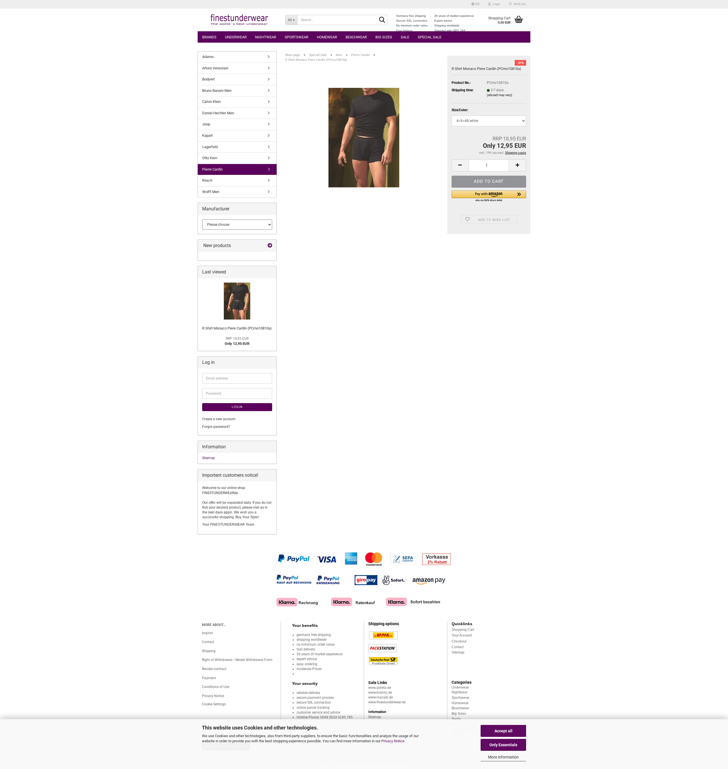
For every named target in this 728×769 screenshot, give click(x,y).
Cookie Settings (214, 704)
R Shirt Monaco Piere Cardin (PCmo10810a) (237, 328)
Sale (405, 37)
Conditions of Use (215, 687)
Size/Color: (460, 110)
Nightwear (265, 37)
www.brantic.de (380, 693)
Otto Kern (209, 158)
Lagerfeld (210, 147)
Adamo (208, 57)
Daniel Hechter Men (218, 113)
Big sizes (383, 37)
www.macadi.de (380, 697)
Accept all (503, 731)
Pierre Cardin (212, 169)
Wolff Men (210, 192)
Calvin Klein (211, 102)
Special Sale (429, 37)
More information (503, 757)
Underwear (236, 37)
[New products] (270, 245)
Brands (209, 37)
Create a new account (218, 419)
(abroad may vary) (499, 95)
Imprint (207, 633)
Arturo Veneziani (215, 68)
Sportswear (296, 37)
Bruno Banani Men (216, 90)
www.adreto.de (379, 688)
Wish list (519, 4)
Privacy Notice (392, 741)
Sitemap (208, 458)
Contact (208, 642)
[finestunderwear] (239, 20)
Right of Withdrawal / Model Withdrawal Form (237, 660)
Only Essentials (503, 745)
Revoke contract (214, 669)
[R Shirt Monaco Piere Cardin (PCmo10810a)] (363, 137)
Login (237, 407)
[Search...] (382, 20)
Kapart (207, 135)
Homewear (327, 37)
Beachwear (356, 37)
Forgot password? (216, 427)
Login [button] (495, 4)
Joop (206, 124)
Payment (209, 678)
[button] (475, 4)
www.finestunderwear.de (387, 702)
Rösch (207, 180)
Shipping (209, 651)
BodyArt (208, 79)
